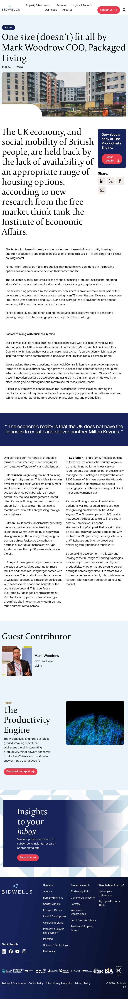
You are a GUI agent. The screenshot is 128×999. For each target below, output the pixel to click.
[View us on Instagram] (24, 951)
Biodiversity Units (80, 891)
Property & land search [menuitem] (38, 5)
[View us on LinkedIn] (102, 181)
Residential (49, 951)
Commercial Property (83, 898)
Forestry (75, 904)
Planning (48, 939)
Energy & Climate (53, 910)
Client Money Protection (59, 983)
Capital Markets (52, 904)
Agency (47, 891)
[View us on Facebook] (120, 181)
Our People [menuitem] (51, 10)
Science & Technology (55, 945)
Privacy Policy (82, 983)
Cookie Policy (36, 983)
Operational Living (53, 923)
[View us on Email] (102, 190)
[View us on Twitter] (111, 181)
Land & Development (54, 916)
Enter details (110, 159)
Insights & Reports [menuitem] (81, 5)
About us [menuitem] (67, 10)
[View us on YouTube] (17, 951)
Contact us (106, 10)
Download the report (18, 771)
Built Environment (53, 898)
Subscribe (26, 857)
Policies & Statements (14, 983)
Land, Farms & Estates (83, 920)
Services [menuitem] (61, 5)
